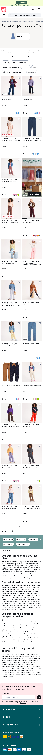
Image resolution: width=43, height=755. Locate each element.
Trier (5, 62)
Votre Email (6, 693)
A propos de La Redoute (10, 709)
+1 (39, 235)
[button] (39, 9)
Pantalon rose (8, 544)
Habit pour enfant (23, 544)
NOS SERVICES (7, 717)
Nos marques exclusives (10, 725)
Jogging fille (33, 539)
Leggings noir (21, 539)
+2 (39, 154)
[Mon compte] (33, 9)
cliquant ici (23, 703)
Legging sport (8, 539)
